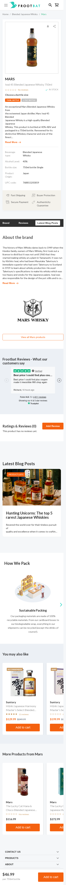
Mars (43, 14)
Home (5, 14)
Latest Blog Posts (47, 223)
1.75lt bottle (29, 100)
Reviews (23, 223)
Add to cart (50, 877)
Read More (11, 142)
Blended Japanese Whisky (25, 14)
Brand (6, 223)
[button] (31, 5)
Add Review (53, 426)
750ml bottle (12, 100)
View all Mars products (33, 337)
